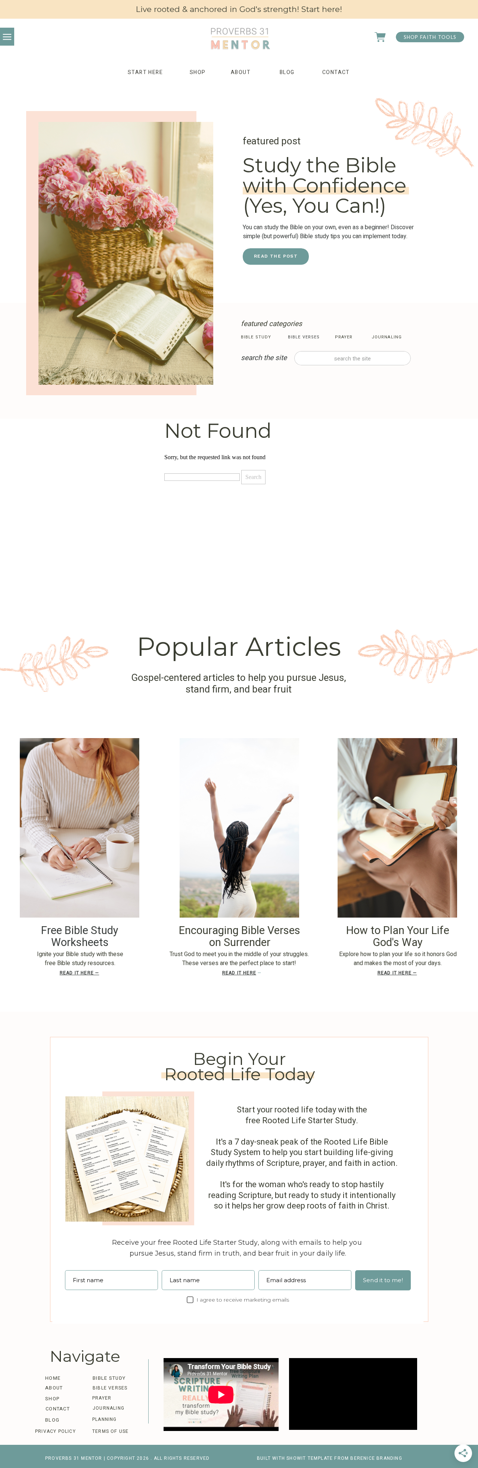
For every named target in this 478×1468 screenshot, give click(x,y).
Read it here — (79, 973)
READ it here (239, 973)
